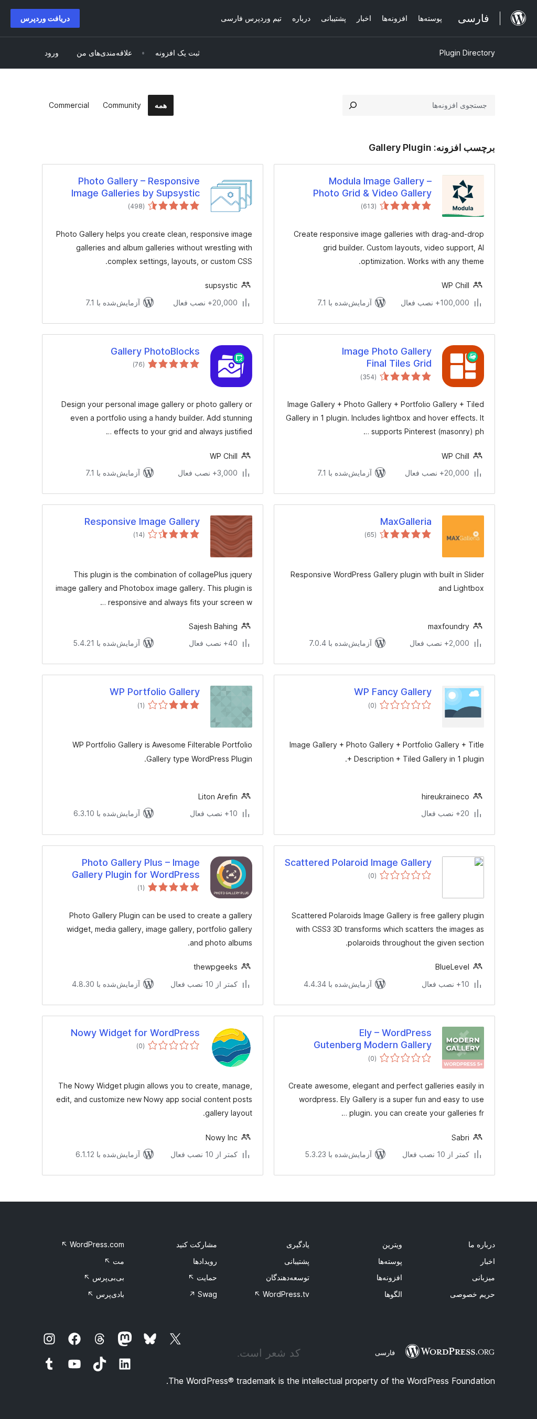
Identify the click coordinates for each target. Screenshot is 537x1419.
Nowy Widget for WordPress (135, 1032)
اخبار (487, 1261)
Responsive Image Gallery (142, 521)
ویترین (392, 1244)
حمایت (202, 1277)
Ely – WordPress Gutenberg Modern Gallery (373, 1038)
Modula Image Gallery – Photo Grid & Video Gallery (372, 187)
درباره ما (481, 1244)
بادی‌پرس (105, 1294)
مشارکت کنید (196, 1244)
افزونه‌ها (389, 1277)
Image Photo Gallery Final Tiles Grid (387, 357)
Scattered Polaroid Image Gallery (358, 862)
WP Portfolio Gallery (155, 691)
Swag (203, 1294)
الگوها (393, 1294)
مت (114, 1261)
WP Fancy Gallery (393, 691)
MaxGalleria (406, 521)
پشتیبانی (296, 1261)
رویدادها (205, 1261)
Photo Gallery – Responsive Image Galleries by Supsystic (135, 187)
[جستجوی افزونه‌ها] (352, 105)
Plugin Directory (467, 52)
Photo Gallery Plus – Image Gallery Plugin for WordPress (136, 868)
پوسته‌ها (390, 1261)
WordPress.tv (281, 1294)
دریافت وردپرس (45, 18)
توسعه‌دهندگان (287, 1277)
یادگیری (297, 1244)
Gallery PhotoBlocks (155, 351)
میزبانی (483, 1277)
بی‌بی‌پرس (103, 1277)
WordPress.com (92, 1244)
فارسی (385, 1352)
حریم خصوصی (472, 1294)
